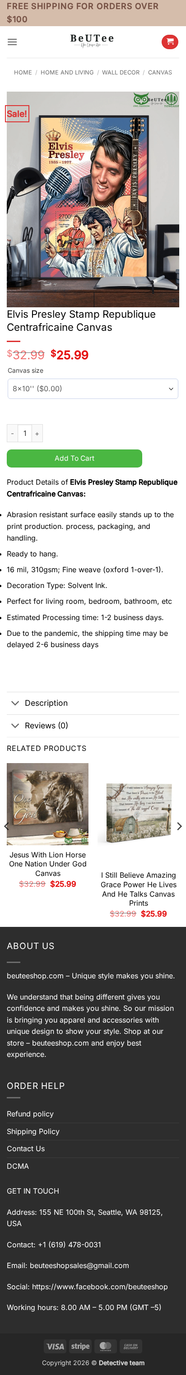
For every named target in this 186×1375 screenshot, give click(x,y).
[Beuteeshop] (93, 42)
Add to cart (74, 458)
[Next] (178, 844)
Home (23, 72)
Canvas (160, 72)
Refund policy (30, 1113)
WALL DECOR (121, 72)
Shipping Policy (33, 1131)
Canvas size (25, 370)
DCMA (18, 1166)
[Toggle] (15, 704)
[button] (12, 42)
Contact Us (26, 1148)
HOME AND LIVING (67, 72)
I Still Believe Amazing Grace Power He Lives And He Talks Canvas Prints (139, 888)
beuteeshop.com (35, 975)
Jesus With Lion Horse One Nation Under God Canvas (48, 864)
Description (46, 703)
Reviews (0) (46, 725)
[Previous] (7, 844)
